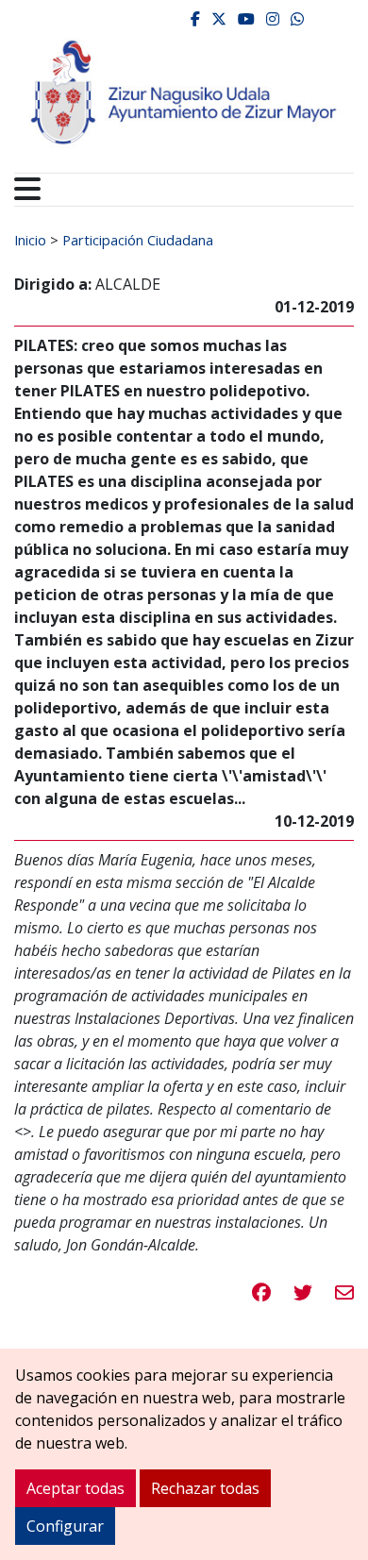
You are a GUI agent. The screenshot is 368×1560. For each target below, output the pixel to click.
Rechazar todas (205, 1488)
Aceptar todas (75, 1488)
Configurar (65, 1526)
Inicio (30, 239)
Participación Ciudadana (137, 239)
